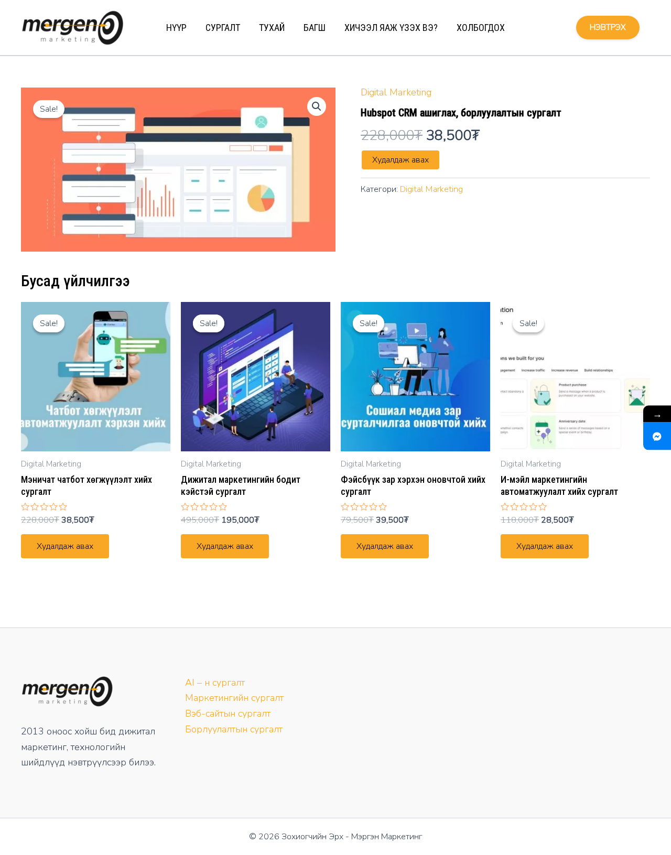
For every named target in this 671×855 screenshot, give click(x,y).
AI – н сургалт (215, 682)
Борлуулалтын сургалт (234, 729)
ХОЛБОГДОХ (481, 27)
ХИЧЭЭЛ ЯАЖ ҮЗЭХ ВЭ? (391, 27)
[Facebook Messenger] (657, 436)
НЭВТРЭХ (608, 27)
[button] (316, 106)
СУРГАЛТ (222, 27)
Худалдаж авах (400, 160)
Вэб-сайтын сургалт (227, 713)
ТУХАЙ (272, 27)
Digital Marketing (396, 92)
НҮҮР (176, 27)
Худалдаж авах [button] (65, 546)
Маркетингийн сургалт (234, 697)
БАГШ (315, 27)
